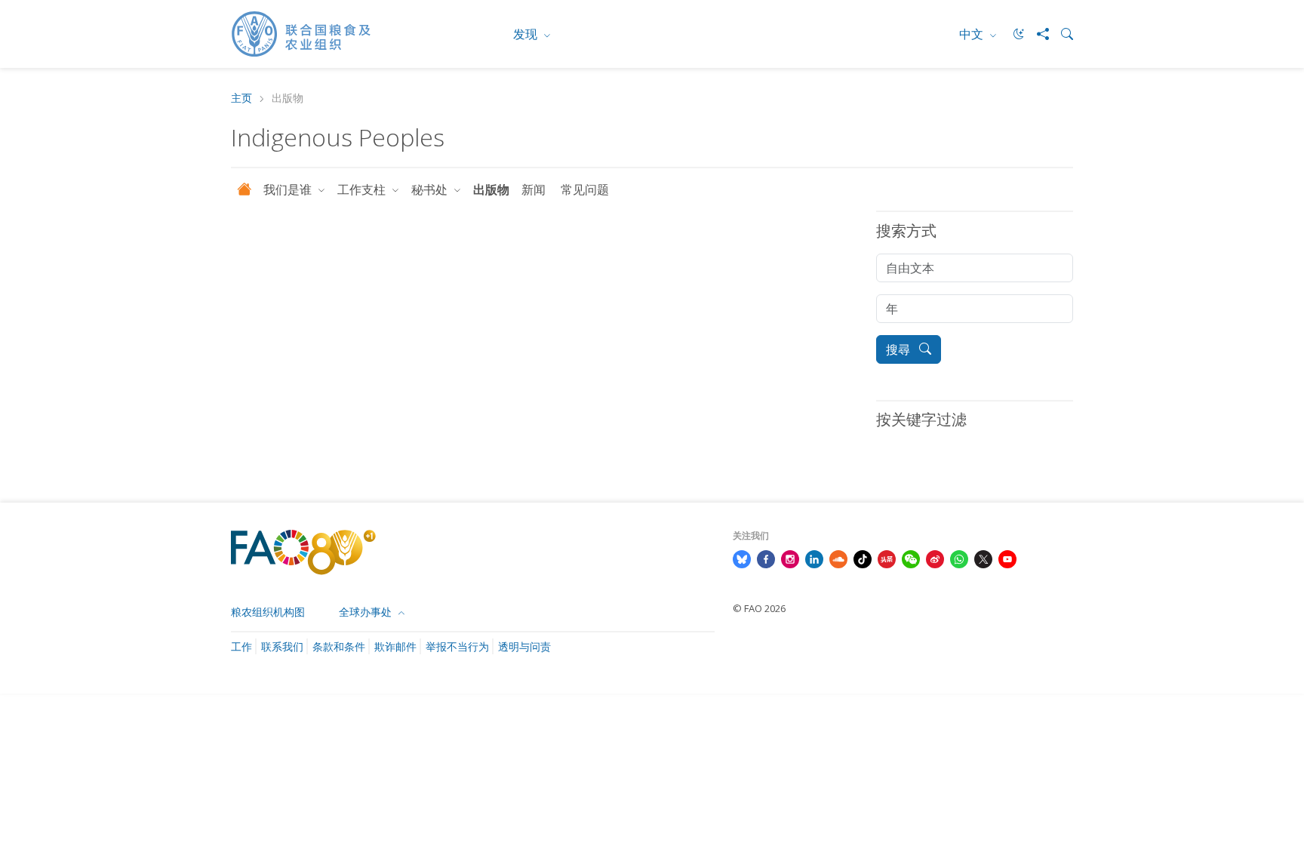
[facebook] (766, 557)
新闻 (535, 189)
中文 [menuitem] (972, 34)
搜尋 (899, 349)
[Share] (1037, 34)
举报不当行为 (457, 646)
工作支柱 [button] (363, 189)
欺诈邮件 (395, 646)
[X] (983, 557)
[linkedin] (814, 557)
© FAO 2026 (759, 608)
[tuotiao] (887, 557)
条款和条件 (338, 646)
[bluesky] (742, 557)
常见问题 (585, 189)
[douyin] (862, 557)
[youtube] (1007, 557)
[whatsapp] (959, 557)
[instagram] (790, 557)
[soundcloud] (838, 557)
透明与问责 (524, 646)
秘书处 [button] (431, 189)
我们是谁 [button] (289, 189)
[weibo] (935, 557)
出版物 (491, 189)
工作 (241, 646)
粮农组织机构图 (268, 612)
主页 (241, 98)
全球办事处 (367, 612)
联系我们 (282, 646)
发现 (526, 34)
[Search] (1061, 34)
